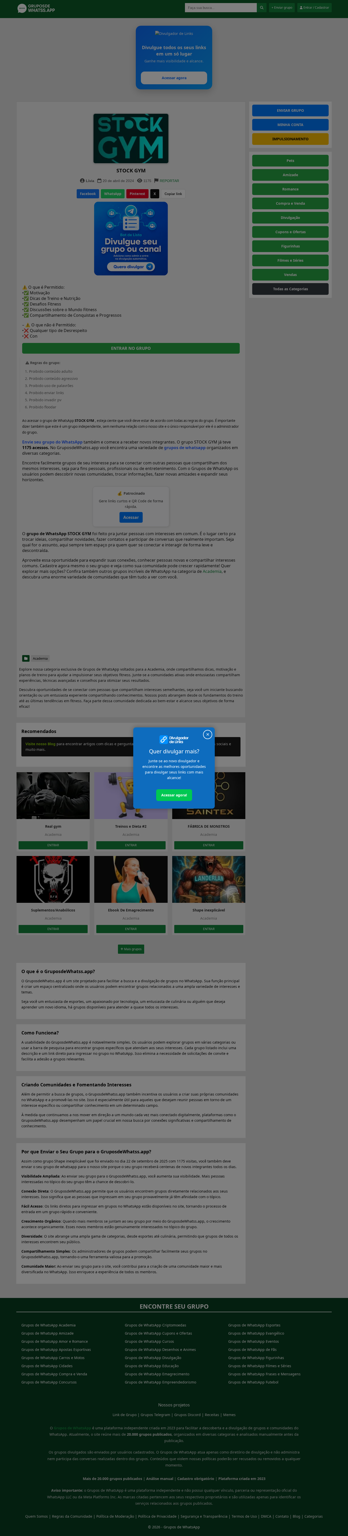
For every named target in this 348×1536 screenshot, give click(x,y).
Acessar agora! (174, 795)
